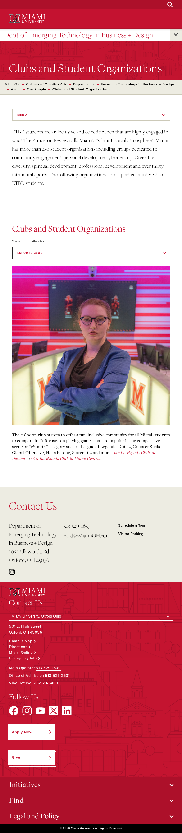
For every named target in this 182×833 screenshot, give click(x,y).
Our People (36, 89)
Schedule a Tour (132, 525)
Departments (84, 84)
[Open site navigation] (169, 19)
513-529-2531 (57, 675)
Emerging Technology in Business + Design (137, 84)
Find (16, 800)
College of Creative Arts (46, 84)
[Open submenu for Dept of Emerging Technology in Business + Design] (176, 35)
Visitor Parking (130, 533)
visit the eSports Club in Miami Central (66, 458)
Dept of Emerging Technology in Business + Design (78, 35)
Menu (22, 114)
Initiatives (25, 784)
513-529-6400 (45, 683)
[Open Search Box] (170, 5)
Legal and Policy (34, 815)
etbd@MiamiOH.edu (86, 535)
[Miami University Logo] (27, 18)
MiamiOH (12, 84)
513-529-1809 (48, 668)
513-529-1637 (77, 525)
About (16, 89)
